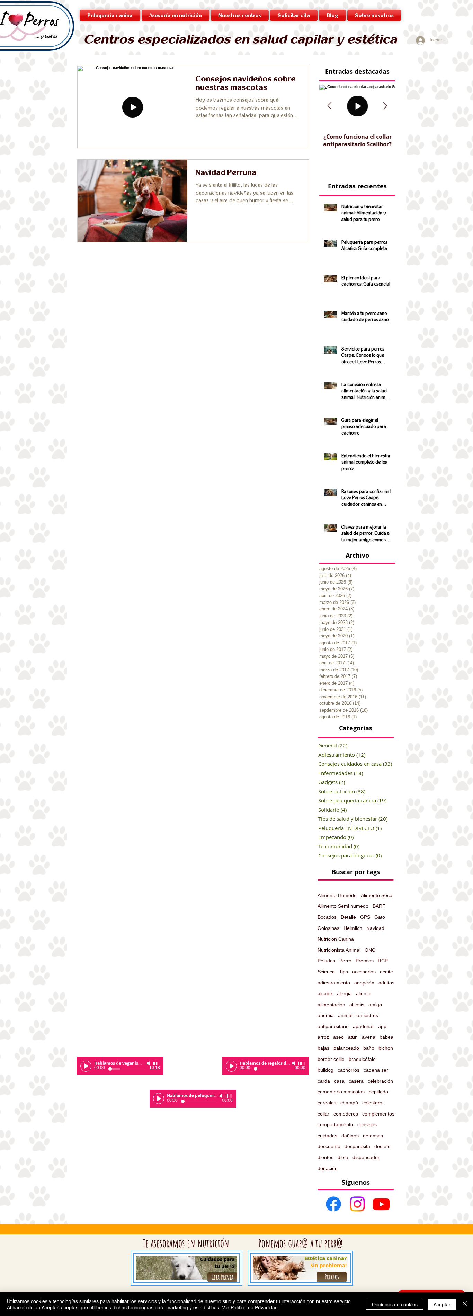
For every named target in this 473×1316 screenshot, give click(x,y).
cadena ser (376, 1070)
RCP (383, 960)
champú (349, 1102)
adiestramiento (334, 983)
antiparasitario (333, 1026)
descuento (329, 1146)
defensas (373, 1135)
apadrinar (363, 1026)
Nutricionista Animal (339, 950)
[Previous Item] (329, 106)
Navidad (375, 928)
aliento (363, 993)
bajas (323, 1048)
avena (368, 1037)
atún (353, 1037)
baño (368, 1048)
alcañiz (325, 993)
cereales (327, 1102)
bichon (385, 1048)
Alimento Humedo (337, 895)
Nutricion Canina (336, 939)
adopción (364, 983)
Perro (345, 960)
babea (386, 1037)
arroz (323, 1037)
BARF (379, 906)
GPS (365, 917)
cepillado (378, 1091)
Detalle (348, 917)
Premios (365, 960)
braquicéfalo (362, 1059)
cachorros (348, 1070)
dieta (343, 1157)
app (382, 1026)
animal (345, 1015)
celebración (380, 1081)
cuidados (327, 1135)
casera (356, 1081)
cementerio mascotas (341, 1091)
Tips (343, 971)
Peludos (326, 960)
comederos (345, 1114)
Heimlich (352, 928)
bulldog (325, 1070)
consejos (367, 1124)
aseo (338, 1037)
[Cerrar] (465, 1304)
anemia (326, 1015)
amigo (375, 1004)
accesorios (364, 971)
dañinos (350, 1135)
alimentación (331, 1004)
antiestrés (367, 1015)
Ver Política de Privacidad (250, 1307)
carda (324, 1081)
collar (323, 1114)
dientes (325, 1157)
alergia (344, 993)
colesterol (372, 1102)
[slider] (156, 1063)
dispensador (366, 1157)
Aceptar (442, 1304)
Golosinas (328, 928)
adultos (386, 983)
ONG (370, 950)
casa (339, 1081)
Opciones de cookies (395, 1304)
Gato (379, 917)
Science (326, 971)
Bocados (327, 917)
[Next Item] (385, 106)
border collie (331, 1059)
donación (328, 1168)
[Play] (86, 1066)
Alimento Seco (376, 895)
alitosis (356, 1004)
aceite (386, 971)
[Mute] (148, 1063)
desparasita (357, 1146)
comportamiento (335, 1124)
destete (382, 1146)
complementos (378, 1114)
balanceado (346, 1048)
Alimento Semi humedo (343, 906)
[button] (239, 15)
